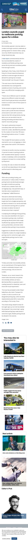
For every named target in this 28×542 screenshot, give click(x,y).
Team (14, 527)
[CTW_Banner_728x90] (14, 5)
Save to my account (8, 330)
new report (6, 58)
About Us (8, 527)
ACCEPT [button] (14, 538)
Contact (20, 527)
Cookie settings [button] (6, 538)
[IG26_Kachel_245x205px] (14, 422)
